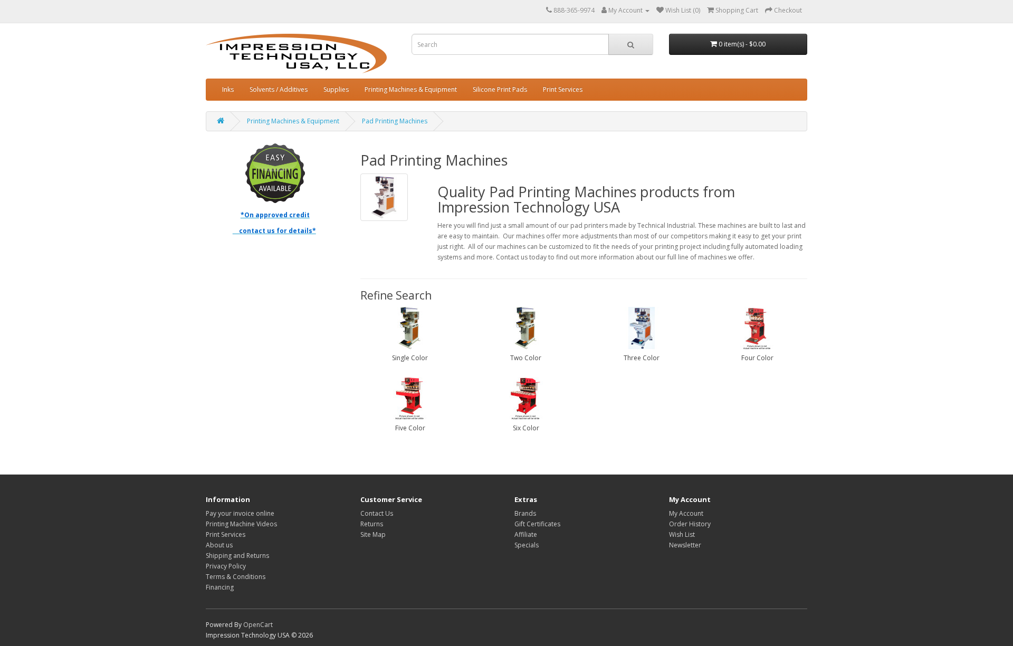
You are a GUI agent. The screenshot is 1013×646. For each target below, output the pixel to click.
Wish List (682, 534)
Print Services (562, 89)
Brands (525, 513)
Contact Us (376, 513)
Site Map (373, 534)
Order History (690, 523)
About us (219, 545)
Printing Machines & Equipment (411, 89)
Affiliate (525, 534)
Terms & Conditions (235, 576)
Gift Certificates (537, 523)
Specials (526, 545)
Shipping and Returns (237, 555)
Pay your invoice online (240, 513)
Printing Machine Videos (241, 523)
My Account (686, 513)
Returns (371, 523)
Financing (220, 587)
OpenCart (258, 624)
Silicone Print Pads (500, 89)
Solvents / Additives (279, 89)
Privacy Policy (226, 566)
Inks (228, 89)
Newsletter (685, 545)
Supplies (336, 89)
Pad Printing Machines (394, 121)
